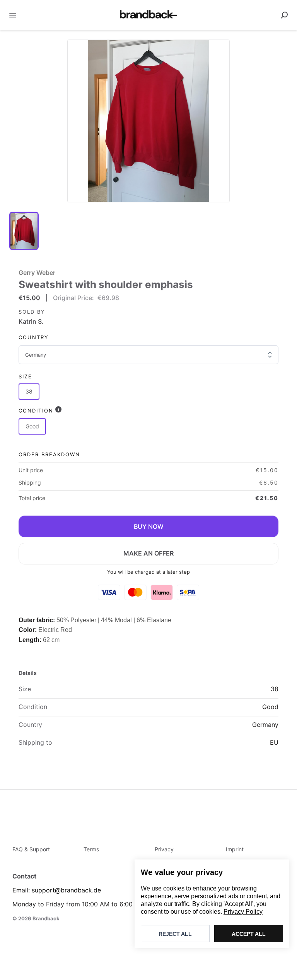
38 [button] (29, 391)
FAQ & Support (31, 849)
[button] (148, 121)
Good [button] (32, 426)
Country (34, 337)
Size (25, 376)
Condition (36, 410)
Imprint (235, 849)
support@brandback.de (66, 890)
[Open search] (284, 15)
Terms (91, 849)
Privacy (164, 849)
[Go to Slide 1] (24, 231)
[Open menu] (13, 15)
